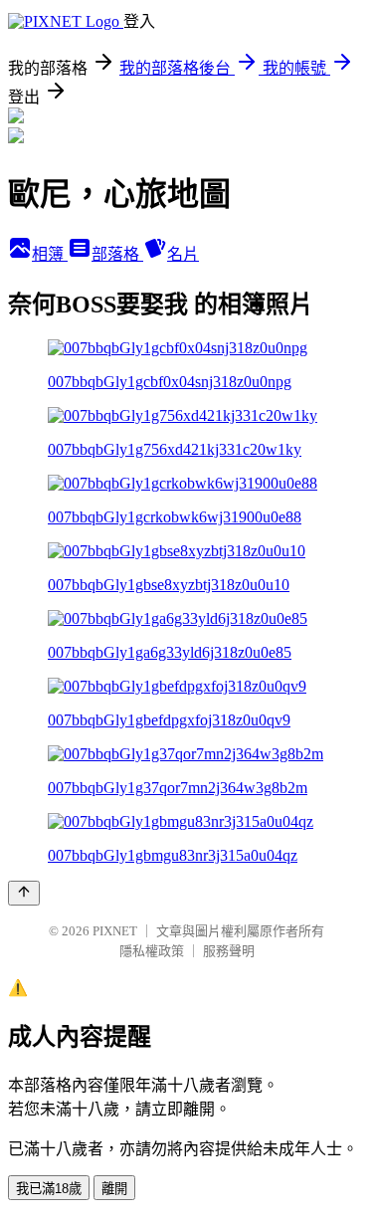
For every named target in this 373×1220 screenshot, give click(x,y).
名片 (183, 254)
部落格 (117, 254)
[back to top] (24, 893)
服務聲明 (229, 950)
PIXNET (115, 930)
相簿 (50, 254)
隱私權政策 (151, 950)
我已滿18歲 (49, 1188)
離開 (114, 1188)
